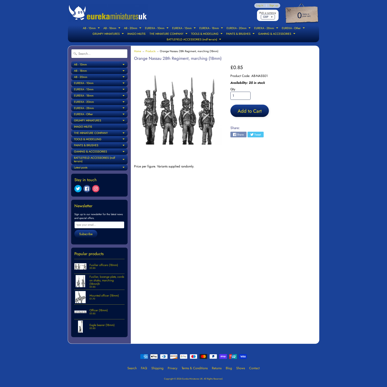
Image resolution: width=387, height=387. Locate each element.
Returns (217, 368)
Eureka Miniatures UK (192, 378)
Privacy (172, 368)
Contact (254, 368)
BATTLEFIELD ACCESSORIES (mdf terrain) (194, 39)
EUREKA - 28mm (266, 28)
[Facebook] (87, 188)
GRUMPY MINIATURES (109, 34)
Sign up (273, 5)
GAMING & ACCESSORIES (277, 34)
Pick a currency (267, 12)
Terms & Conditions (195, 368)
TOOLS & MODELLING (207, 34)
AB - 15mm (92, 28)
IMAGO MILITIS (136, 34)
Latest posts (101, 168)
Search (132, 368)
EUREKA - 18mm (211, 28)
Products (150, 51)
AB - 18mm (112, 28)
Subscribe (86, 234)
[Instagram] (95, 188)
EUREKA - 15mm (184, 28)
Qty (232, 89)
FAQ (144, 368)
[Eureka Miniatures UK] (108, 13)
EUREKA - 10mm (157, 28)
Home (137, 51)
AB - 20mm (133, 28)
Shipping (157, 368)
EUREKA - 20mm (239, 28)
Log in (259, 5)
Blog (229, 368)
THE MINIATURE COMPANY (169, 34)
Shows (240, 368)
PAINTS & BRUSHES (241, 34)
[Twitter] (78, 188)
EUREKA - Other (294, 28)
